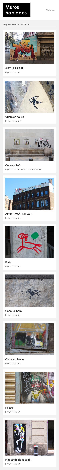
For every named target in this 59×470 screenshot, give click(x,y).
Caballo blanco (14, 359)
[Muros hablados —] (29, 10)
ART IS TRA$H (14, 68)
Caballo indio (13, 310)
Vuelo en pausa (14, 116)
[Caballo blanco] (29, 339)
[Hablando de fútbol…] (29, 438)
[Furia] (29, 242)
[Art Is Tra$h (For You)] (29, 194)
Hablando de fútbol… (18, 459)
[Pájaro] (29, 388)
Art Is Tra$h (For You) (18, 213)
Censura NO (13, 165)
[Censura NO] (29, 145)
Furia (8, 262)
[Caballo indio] (29, 290)
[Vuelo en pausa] (29, 97)
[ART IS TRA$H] (29, 48)
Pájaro (9, 407)
